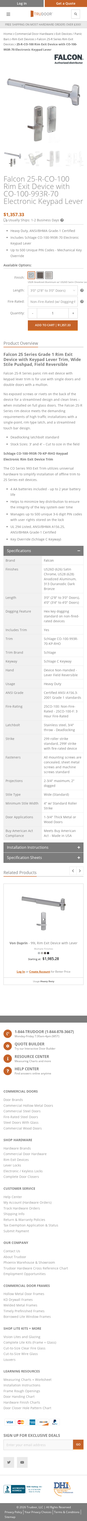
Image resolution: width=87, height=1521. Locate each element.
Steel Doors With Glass (21, 1122)
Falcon (49, 560)
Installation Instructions (27, 847)
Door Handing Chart (19, 1396)
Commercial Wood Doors (22, 1128)
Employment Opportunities (24, 1274)
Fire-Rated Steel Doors (20, 1117)
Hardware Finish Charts (21, 1402)
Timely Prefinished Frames (24, 1311)
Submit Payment (16, 1231)
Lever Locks (12, 1165)
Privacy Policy (13, 1512)
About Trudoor (14, 1257)
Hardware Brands (17, 1148)
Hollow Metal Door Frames (23, 1294)
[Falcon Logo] (69, 59)
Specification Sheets (24, 857)
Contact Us (11, 1251)
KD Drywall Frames (18, 1299)
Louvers (9, 1359)
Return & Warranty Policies (24, 1219)
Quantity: (17, 313)
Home (7, 34)
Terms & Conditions (67, 1512)
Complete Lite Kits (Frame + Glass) (29, 1342)
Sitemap (10, 1517)
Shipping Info (13, 1214)
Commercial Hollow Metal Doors (28, 1105)
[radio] (31, 275)
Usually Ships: (33, 220)
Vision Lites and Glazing (21, 1337)
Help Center (12, 1197)
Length (18, 290)
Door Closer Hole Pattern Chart (27, 1408)
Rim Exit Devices (23, 39)
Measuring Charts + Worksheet (27, 1379)
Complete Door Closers (21, 1176)
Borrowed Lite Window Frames (27, 1316)
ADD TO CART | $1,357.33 (53, 325)
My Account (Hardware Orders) (27, 1202)
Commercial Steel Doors (22, 1111)
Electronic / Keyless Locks (23, 1171)
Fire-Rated (16, 301)
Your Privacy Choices (38, 1512)
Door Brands (13, 1099)
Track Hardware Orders (21, 1208)
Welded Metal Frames (20, 1305)
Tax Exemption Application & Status (30, 1225)
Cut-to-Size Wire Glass (20, 1354)
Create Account (39, 972)
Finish (19, 277)
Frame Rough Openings (21, 1391)
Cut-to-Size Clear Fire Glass (24, 1348)
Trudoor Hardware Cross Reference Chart (35, 1268)
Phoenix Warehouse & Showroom (29, 1262)
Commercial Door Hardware (34, 34)
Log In (21, 972)
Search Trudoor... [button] (75, 14)
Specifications (19, 550)
